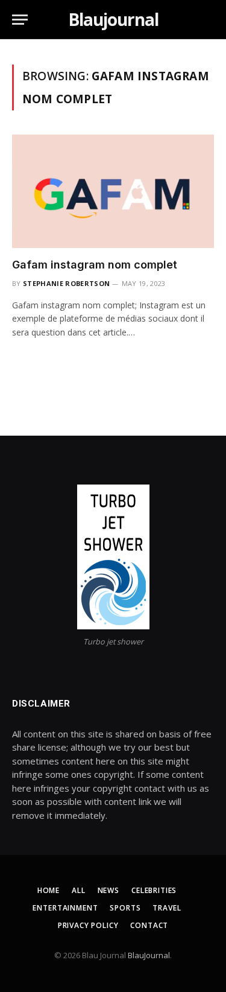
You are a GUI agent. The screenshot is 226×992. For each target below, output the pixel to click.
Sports (125, 908)
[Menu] (20, 19)
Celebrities (154, 890)
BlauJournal (149, 955)
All (79, 890)
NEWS (108, 890)
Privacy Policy (88, 925)
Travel (166, 908)
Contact (149, 925)
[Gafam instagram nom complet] (113, 191)
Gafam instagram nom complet (94, 264)
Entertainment (65, 908)
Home (48, 890)
